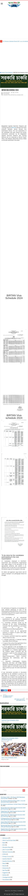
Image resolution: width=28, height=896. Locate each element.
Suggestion (5, 872)
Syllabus (5, 875)
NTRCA (4, 854)
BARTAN (14, 127)
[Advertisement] (14, 23)
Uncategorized (6, 877)
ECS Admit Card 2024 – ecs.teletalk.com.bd (8, 696)
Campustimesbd (6, 92)
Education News (7, 847)
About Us (7, 890)
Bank (4, 842)
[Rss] (14, 892)
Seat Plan (5, 870)
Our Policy (14, 890)
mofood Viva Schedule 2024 (10, 720)
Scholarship (6, 868)
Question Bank (6, 859)
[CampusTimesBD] (14, 4)
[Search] (24, 790)
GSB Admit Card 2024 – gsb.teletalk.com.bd (19, 699)
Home (3, 72)
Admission (5, 838)
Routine (5, 865)
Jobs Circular (6, 849)
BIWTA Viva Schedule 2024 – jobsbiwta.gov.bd (10, 738)
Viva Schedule (9, 72)
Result (4, 863)
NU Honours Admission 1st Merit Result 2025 (13, 41)
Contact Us (20, 890)
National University (8, 852)
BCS (4, 845)
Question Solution (7, 861)
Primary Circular (7, 856)
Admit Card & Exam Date (9, 840)
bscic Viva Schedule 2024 (9, 757)
